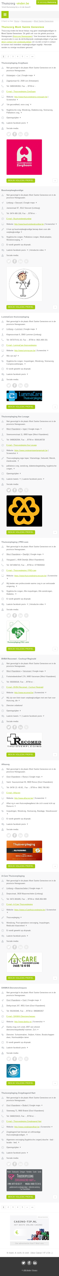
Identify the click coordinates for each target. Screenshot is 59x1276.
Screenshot (12, 100)
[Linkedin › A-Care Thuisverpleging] (20, 947)
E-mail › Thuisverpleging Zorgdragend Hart (23, 1121)
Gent (24, 1000)
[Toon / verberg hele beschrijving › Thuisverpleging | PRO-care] (32, 585)
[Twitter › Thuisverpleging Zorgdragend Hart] (8, 1164)
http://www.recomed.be (23, 693)
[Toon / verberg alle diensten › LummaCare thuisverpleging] (32, 362)
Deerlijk (26, 554)
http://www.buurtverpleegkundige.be (29, 224)
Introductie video (38, 250)
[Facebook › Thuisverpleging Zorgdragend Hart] (14, 1164)
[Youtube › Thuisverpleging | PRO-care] (26, 615)
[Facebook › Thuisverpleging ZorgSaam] (14, 134)
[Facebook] (29, 1263)
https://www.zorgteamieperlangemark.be (30, 450)
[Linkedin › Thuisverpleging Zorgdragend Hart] (20, 1164)
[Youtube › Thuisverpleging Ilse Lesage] (26, 490)
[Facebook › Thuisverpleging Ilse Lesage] (14, 490)
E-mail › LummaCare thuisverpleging (21, 345)
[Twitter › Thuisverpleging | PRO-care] (8, 615)
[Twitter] (23, 1263)
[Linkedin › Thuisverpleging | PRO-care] (20, 615)
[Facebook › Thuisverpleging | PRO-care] (14, 615)
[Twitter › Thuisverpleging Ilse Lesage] (8, 490)
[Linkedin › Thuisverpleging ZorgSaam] (20, 134)
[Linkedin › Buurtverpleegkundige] (20, 261)
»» (32, 57)
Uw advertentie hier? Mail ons (29, 1243)
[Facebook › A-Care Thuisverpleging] (14, 947)
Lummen (18, 329)
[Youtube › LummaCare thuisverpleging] (26, 385)
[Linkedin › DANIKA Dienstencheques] (20, 1059)
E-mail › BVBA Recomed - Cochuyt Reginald (24, 687)
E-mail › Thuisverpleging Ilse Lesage (21, 445)
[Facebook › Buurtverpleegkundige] (14, 261)
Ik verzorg (47, 2)
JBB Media (27, 1270)
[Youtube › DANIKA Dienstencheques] (26, 1059)
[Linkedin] (35, 1263)
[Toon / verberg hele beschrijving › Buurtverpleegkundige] (32, 230)
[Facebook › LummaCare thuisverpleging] (14, 385)
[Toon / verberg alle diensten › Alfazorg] (32, 812)
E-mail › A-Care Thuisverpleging (19, 904)
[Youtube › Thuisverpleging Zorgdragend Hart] (26, 1164)
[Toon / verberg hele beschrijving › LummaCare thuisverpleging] (32, 355)
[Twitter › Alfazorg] (8, 835)
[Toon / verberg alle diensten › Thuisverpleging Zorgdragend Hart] (32, 1141)
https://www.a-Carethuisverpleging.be (29, 910)
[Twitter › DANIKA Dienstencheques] (8, 1059)
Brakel (25, 1105)
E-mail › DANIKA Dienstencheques (20, 1016)
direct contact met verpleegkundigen (16, 42)
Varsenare (27, 671)
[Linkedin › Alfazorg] (20, 835)
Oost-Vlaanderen (13, 777)
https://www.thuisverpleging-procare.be (30, 576)
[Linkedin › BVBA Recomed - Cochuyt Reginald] (20, 727)
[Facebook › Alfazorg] (14, 835)
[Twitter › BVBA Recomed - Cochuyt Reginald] (8, 727)
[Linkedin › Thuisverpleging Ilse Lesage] (20, 490)
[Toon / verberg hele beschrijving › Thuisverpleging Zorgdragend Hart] (32, 1133)
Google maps (28, 75)
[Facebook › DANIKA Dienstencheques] (14, 1059)
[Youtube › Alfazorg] (26, 835)
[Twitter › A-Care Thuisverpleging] (8, 947)
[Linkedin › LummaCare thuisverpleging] (20, 385)
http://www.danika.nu (23, 1022)
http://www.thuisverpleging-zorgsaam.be (30, 97)
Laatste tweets (13, 479)
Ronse (25, 777)
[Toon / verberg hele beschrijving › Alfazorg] (32, 805)
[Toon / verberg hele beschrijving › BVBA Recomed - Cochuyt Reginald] (32, 699)
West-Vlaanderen (13, 429)
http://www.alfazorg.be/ (23, 798)
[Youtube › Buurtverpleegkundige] (26, 261)
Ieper (25, 429)
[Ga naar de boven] (55, 181)
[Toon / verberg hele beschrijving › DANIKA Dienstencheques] (32, 1028)
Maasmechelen (21, 888)
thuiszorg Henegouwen (22, 36)
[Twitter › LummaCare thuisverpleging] (8, 385)
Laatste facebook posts (17, 123)
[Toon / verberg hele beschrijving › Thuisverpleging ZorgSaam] (32, 104)
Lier (18, 75)
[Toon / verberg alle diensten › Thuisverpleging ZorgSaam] (32, 111)
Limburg (9, 203)
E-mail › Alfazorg (13, 793)
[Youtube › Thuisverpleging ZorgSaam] (26, 134)
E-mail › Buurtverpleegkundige (18, 219)
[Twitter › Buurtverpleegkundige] (8, 261)
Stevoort (18, 203)
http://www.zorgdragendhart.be (26, 1127)
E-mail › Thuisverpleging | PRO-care (21, 570)
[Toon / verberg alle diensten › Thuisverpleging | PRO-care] (32, 592)
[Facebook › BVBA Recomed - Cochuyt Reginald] (14, 727)
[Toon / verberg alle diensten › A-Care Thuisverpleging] (32, 924)
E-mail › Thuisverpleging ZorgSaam (21, 91)
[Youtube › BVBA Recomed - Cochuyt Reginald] (26, 727)
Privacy (34, 1270)
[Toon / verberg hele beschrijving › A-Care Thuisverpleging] (32, 917)
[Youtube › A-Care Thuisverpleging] (26, 947)
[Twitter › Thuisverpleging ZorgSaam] (8, 134)
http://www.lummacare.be (24, 350)
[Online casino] (29, 1217)
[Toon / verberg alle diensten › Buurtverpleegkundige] (32, 238)
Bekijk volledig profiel (20, 180)
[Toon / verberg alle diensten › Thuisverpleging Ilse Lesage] (32, 467)
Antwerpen (10, 75)
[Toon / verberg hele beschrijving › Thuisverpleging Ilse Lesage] (32, 459)
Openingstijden (13, 118)
